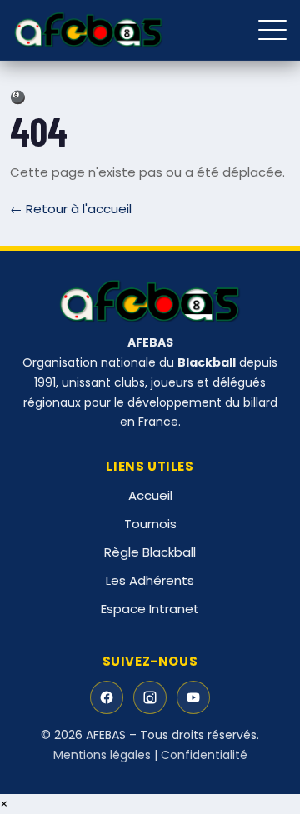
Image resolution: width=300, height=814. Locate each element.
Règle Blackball (150, 552)
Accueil (150, 495)
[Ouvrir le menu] (272, 30)
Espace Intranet (150, 608)
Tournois (150, 523)
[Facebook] (106, 697)
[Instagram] (150, 697)
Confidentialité (204, 755)
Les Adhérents (150, 580)
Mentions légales (102, 755)
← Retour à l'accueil (71, 208)
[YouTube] (193, 697)
